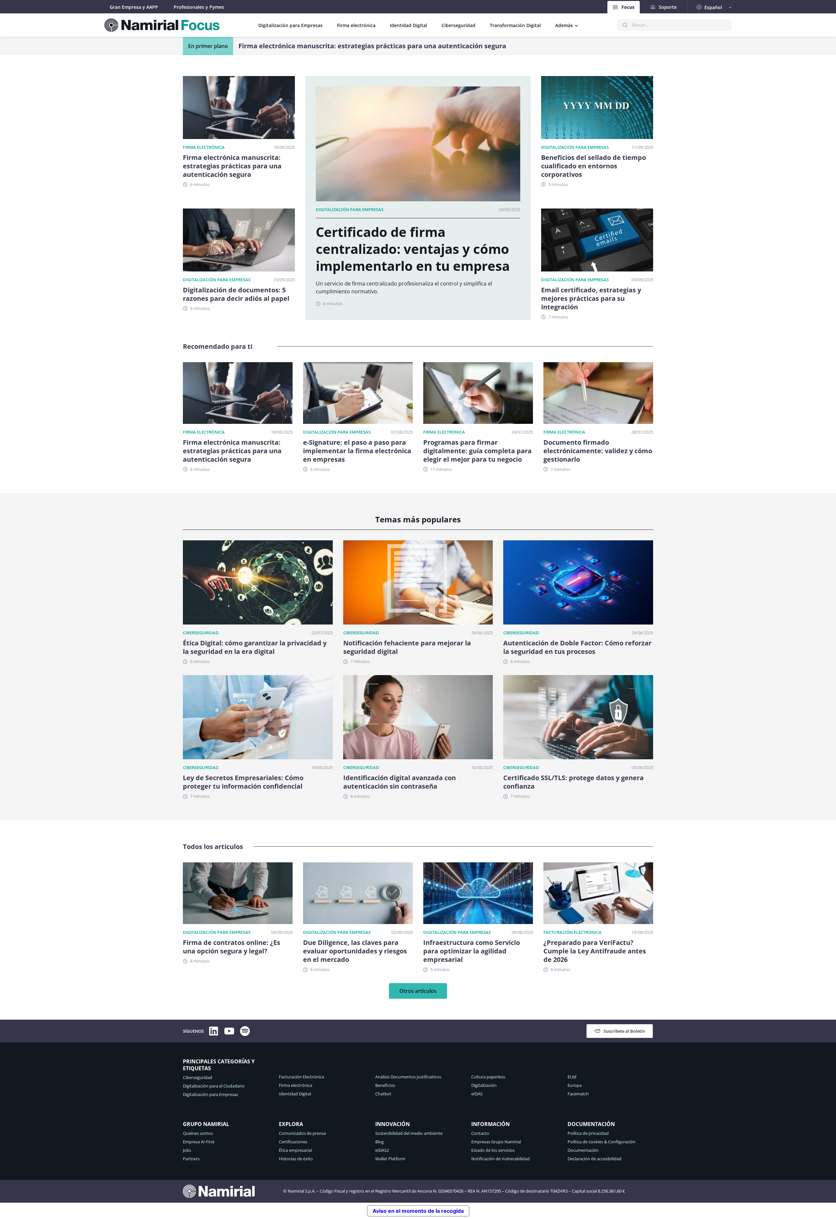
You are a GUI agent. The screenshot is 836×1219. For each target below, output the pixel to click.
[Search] (625, 25)
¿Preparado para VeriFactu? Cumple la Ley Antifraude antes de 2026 (594, 951)
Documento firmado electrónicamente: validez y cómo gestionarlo (597, 451)
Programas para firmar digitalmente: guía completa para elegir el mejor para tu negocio (477, 451)
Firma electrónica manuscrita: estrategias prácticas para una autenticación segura (232, 166)
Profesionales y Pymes (199, 7)
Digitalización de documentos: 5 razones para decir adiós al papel (236, 294)
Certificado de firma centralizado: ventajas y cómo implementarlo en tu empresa (413, 249)
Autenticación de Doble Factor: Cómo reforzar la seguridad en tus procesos (577, 647)
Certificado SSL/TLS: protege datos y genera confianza (573, 782)
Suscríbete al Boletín (624, 1031)
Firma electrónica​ (204, 147)
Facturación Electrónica (572, 932)
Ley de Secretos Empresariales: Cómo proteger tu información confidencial (243, 782)
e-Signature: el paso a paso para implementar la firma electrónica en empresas (357, 451)
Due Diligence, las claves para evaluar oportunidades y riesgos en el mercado (355, 951)
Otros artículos (418, 991)
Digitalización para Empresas (216, 280)
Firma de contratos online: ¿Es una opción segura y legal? (231, 946)
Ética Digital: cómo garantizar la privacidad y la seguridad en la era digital (255, 647)
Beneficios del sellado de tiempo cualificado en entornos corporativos (593, 166)
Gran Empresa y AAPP (134, 7)
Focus (628, 7)
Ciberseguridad (201, 633)
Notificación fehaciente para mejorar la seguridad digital (407, 647)
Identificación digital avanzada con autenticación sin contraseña (399, 782)
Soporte (668, 7)
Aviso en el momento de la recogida (418, 1211)
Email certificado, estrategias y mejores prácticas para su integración (350, 46)
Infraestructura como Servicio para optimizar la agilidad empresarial (471, 951)
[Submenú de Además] (576, 25)
